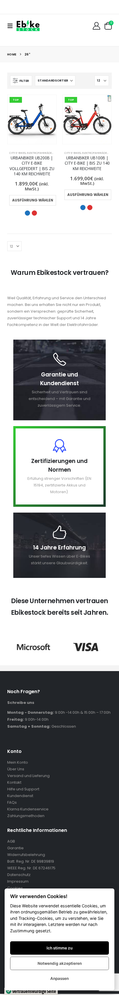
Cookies (15, 888)
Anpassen (59, 978)
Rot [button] (34, 213)
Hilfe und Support (23, 789)
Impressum (18, 881)
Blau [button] (27, 213)
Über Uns (15, 769)
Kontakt (14, 782)
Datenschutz (19, 874)
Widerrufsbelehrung (26, 854)
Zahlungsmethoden (25, 816)
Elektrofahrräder (40, 153)
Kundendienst (20, 795)
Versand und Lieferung (28, 775)
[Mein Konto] (96, 26)
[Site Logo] (28, 26)
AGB (11, 841)
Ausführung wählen (32, 200)
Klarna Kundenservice (28, 809)
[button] (11, 26)
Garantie (15, 848)
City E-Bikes (17, 153)
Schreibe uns (20, 702)
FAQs (12, 802)
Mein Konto (17, 762)
